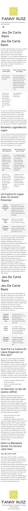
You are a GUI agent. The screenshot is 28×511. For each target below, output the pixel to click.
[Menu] (3, 27)
